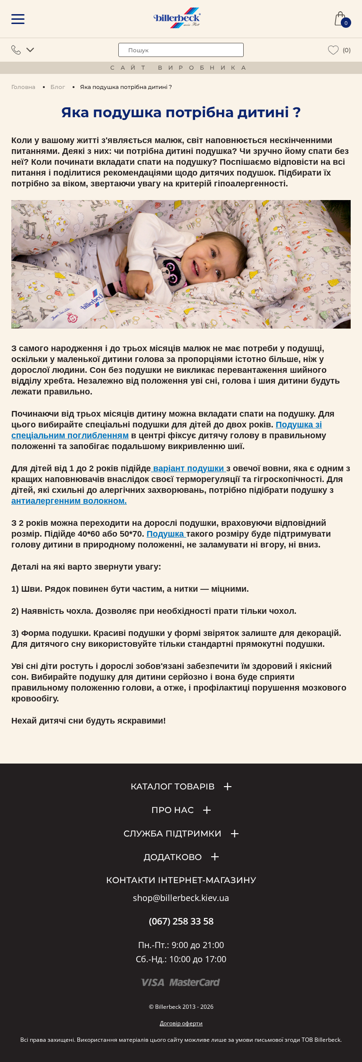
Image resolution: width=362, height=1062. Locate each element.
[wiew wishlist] (333, 50)
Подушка (166, 534)
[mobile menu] (18, 19)
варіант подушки (188, 468)
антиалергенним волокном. (69, 501)
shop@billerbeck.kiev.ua (181, 898)
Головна (23, 86)
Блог (57, 86)
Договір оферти (181, 1023)
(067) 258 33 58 (181, 921)
